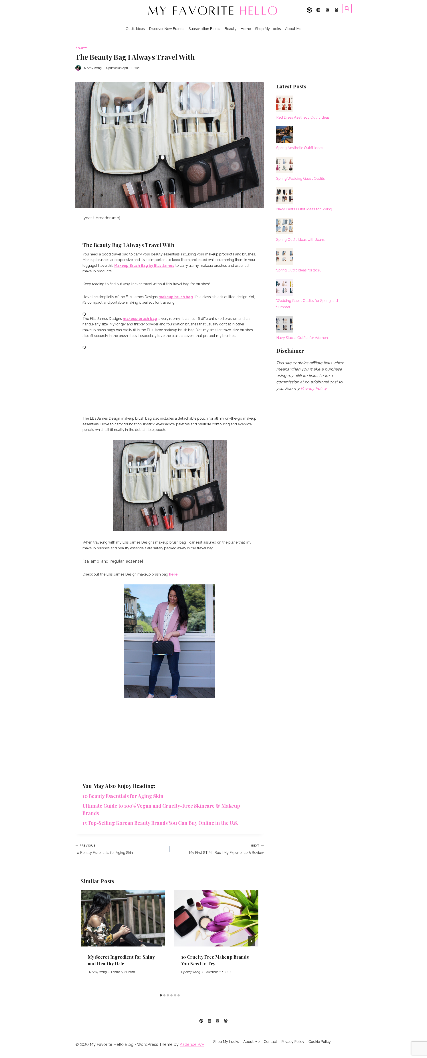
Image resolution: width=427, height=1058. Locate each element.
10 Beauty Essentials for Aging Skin (123, 796)
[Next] (251, 941)
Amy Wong (99, 972)
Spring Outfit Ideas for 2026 (299, 270)
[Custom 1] (201, 1020)
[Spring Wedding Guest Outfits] (284, 165)
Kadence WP (192, 1044)
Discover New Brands (166, 29)
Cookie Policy (319, 1042)
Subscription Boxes (204, 29)
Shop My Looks (268, 29)
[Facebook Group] (336, 10)
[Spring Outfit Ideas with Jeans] (284, 226)
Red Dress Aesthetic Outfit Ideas (303, 117)
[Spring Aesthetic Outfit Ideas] (284, 134)
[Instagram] (318, 10)
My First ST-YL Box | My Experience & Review (226, 849)
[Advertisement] (170, 380)
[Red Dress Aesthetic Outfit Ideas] (284, 104)
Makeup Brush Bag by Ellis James (144, 265)
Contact (270, 1042)
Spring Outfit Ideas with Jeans (300, 239)
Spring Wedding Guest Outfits (300, 178)
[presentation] (123, 918)
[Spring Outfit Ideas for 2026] (284, 256)
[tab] (161, 995)
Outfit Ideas (135, 29)
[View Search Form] (347, 8)
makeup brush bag (176, 297)
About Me (293, 29)
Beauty (230, 29)
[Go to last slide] (87, 941)
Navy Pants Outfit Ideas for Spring (304, 209)
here (173, 574)
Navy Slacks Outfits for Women (302, 338)
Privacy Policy (313, 388)
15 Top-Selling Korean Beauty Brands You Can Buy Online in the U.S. (160, 822)
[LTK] (309, 10)
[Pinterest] (327, 10)
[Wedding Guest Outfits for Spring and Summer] (284, 287)
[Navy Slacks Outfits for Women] (284, 324)
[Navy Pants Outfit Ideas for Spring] (284, 195)
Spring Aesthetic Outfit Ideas (299, 148)
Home (246, 29)
